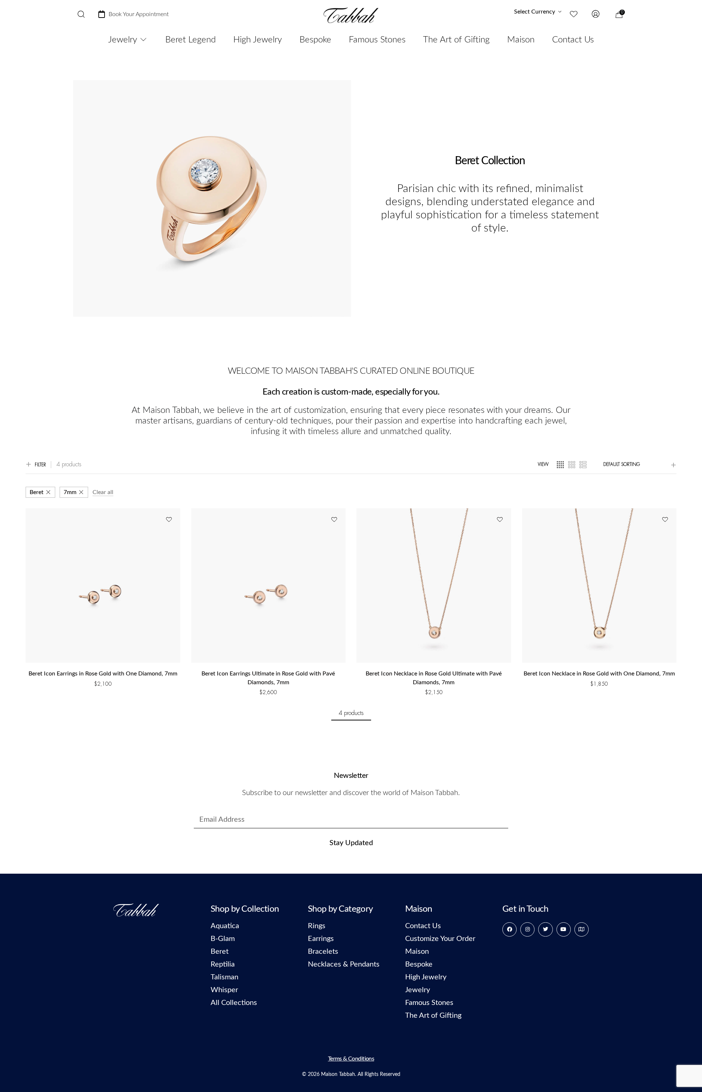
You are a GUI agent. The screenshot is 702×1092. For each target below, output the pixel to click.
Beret (37, 492)
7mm (70, 492)
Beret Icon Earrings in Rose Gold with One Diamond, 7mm (103, 674)
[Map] (581, 929)
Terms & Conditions (351, 1059)
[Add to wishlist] (168, 519)
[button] (103, 693)
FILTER (40, 465)
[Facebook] (509, 929)
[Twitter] (545, 929)
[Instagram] (527, 929)
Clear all (103, 492)
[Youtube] (563, 929)
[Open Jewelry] (143, 39)
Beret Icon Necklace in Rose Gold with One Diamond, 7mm (599, 674)
